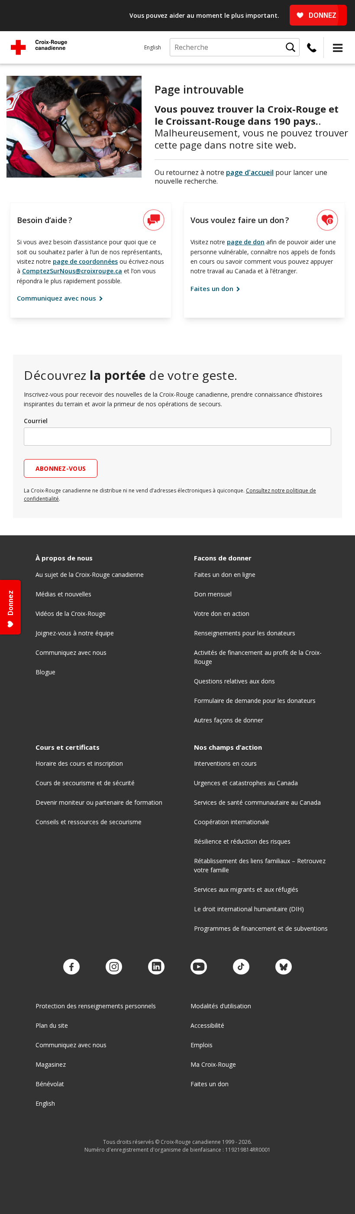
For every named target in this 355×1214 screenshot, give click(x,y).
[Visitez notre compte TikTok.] (241, 967)
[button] (337, 47)
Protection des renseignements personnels (96, 1006)
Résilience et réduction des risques (242, 841)
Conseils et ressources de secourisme (89, 822)
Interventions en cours (225, 763)
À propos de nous (64, 558)
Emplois (201, 1045)
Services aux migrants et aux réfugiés (246, 889)
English (152, 47)
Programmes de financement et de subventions (261, 928)
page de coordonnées (85, 261)
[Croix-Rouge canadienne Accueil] (38, 47)
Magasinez (51, 1064)
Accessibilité (207, 1025)
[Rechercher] (290, 47)
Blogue (45, 672)
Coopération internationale (231, 822)
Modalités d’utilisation (220, 1006)
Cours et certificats (68, 747)
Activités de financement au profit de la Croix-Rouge (258, 657)
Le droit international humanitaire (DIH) (249, 909)
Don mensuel (213, 594)
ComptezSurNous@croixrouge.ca (72, 271)
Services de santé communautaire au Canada (257, 802)
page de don (246, 242)
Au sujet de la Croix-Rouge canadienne (90, 574)
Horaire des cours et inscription (79, 763)
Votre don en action (221, 613)
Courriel (36, 421)
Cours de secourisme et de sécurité (85, 783)
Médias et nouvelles (63, 594)
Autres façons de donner (228, 720)
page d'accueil (250, 172)
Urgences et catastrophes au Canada (246, 783)
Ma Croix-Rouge (213, 1064)
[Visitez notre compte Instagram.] (114, 967)
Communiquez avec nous (57, 298)
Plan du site (52, 1025)
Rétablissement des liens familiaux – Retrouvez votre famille (260, 865)
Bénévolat (50, 1084)
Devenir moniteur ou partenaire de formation (99, 802)
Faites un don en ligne (224, 574)
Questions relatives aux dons (234, 681)
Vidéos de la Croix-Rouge (71, 613)
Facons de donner (223, 558)
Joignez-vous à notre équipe (75, 633)
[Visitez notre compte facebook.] (71, 967)
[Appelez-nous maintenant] (311, 47)
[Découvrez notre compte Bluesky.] (283, 967)
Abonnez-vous (61, 468)
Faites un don (212, 288)
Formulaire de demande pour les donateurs (255, 700)
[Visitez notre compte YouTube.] (198, 967)
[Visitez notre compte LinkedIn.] (156, 967)
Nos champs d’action (228, 747)
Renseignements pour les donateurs (244, 633)
